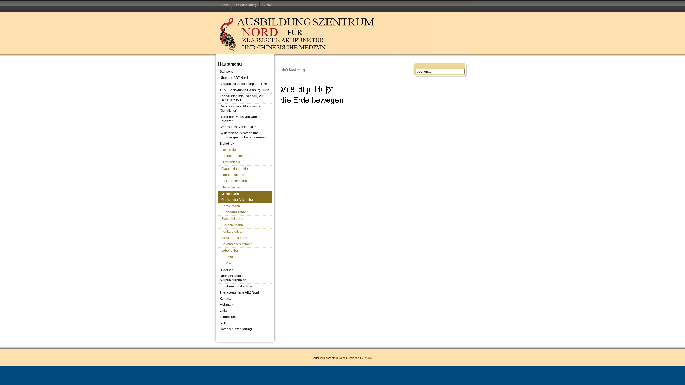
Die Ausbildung (245, 5)
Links (225, 5)
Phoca (368, 357)
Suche (267, 5)
